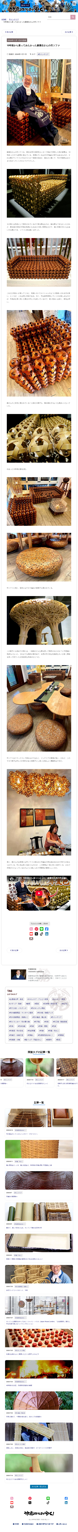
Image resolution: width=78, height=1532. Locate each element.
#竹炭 (54, 1026)
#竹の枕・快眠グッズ (45, 1012)
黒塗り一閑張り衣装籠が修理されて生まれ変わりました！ (24, 1259)
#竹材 (32, 1026)
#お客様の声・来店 (16, 999)
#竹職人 (30, 1035)
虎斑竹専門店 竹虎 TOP (46, 1524)
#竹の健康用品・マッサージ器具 (21, 1012)
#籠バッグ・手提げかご (33, 1039)
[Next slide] (74, 1071)
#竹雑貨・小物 (14, 1039)
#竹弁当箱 (21, 1026)
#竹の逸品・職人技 (39, 1017)
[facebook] (46, 929)
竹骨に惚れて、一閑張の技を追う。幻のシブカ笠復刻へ (24, 1417)
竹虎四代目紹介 (29, 1524)
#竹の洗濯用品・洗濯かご (18, 1017)
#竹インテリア (43, 54)
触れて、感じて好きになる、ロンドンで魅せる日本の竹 (24, 1228)
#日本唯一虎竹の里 (50, 1003)
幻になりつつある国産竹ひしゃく (37, 1083)
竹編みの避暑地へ (12, 1196)
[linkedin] (46, 933)
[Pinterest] (36, 929)
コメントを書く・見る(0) (40, 923)
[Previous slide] (4, 1071)
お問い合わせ (62, 1524)
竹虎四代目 (32, 969)
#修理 (28, 1003)
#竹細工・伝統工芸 (16, 1035)
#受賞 (37, 1003)
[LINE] (41, 929)
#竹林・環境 (42, 1026)
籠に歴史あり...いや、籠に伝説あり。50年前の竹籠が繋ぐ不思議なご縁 (29, 1165)
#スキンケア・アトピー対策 (38, 999)
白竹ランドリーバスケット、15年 (17, 1290)
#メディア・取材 (15, 1003)
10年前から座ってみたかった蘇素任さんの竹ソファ (33, 45)
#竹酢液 (61, 1035)
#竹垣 (46, 1021)
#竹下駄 (37, 1021)
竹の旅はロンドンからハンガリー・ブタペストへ (22, 1134)
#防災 (58, 1039)
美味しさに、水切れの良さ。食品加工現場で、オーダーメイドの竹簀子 (29, 1448)
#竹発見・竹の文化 (16, 1030)
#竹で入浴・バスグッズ (17, 1008)
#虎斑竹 (49, 1039)
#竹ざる (64, 1003)
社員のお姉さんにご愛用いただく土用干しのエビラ (22, 1354)
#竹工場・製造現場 (60, 1021)
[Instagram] (31, 929)
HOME (17, 1524)
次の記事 (68, 32)
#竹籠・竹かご (53, 1030)
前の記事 (10, 32)
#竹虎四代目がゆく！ (45, 1035)
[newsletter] (31, 938)
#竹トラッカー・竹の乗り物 (19, 1021)
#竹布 (11, 1026)
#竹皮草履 (31, 1030)
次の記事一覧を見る (39, 1486)
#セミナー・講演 (59, 999)
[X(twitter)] (36, 933)
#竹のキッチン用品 (38, 1008)
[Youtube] (31, 933)
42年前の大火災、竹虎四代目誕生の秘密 (19, 1385)
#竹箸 (42, 1030)
